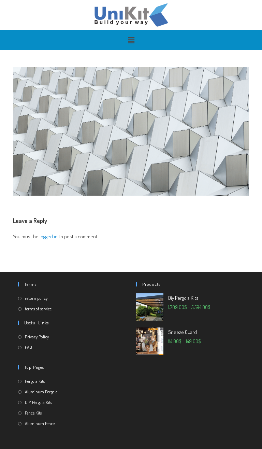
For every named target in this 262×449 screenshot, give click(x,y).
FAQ (28, 347)
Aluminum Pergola (41, 391)
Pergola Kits (35, 381)
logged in (49, 236)
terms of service (38, 308)
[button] (131, 39)
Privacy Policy (37, 336)
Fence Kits (33, 413)
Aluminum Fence (40, 423)
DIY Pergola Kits (38, 402)
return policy (36, 298)
